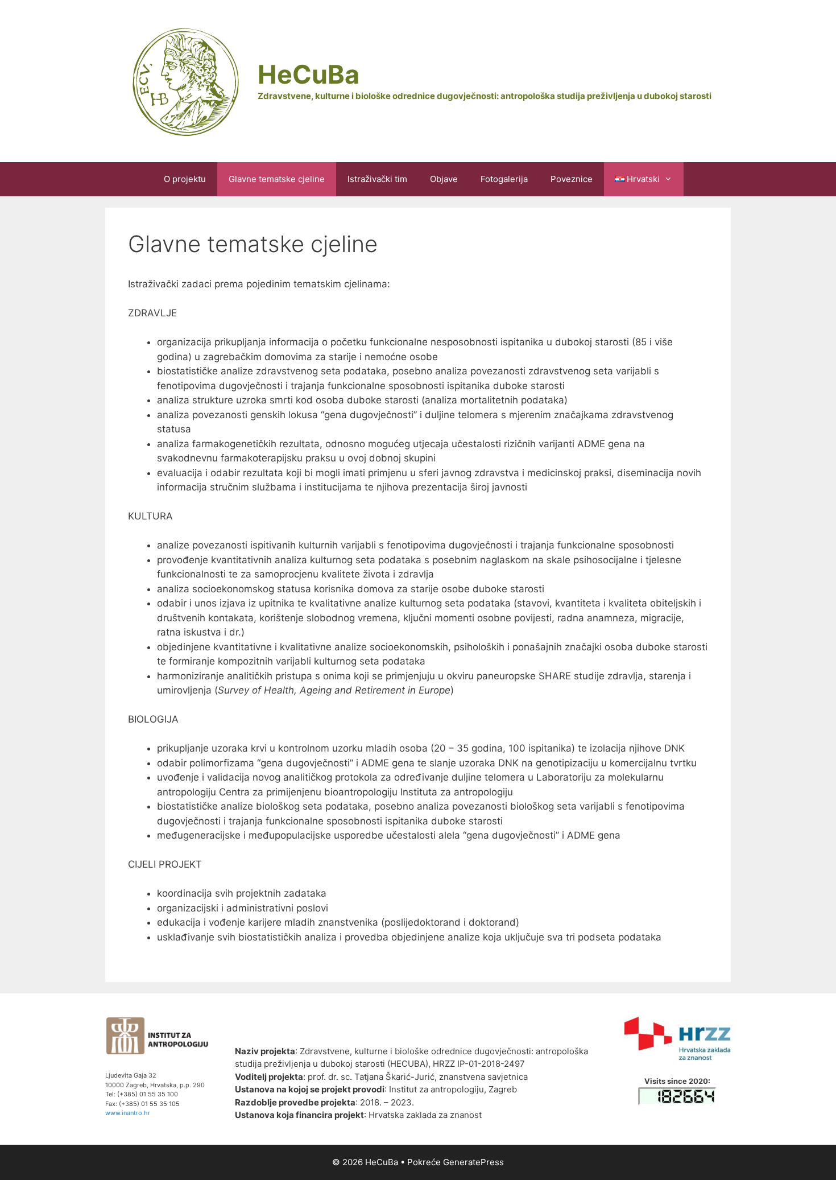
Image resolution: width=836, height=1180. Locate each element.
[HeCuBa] (184, 80)
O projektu (185, 179)
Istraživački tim (377, 179)
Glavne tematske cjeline (277, 179)
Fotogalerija (504, 179)
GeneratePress (473, 1162)
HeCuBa (308, 74)
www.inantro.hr (127, 1113)
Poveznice (572, 179)
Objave (444, 179)
